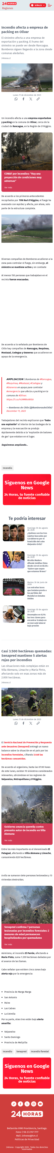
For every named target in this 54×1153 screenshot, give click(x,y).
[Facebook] (23, 99)
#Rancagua (45, 379)
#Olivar (22, 395)
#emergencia (13, 391)
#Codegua (35, 383)
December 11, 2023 (16, 411)
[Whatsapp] (16, 99)
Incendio (7, 468)
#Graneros (11, 387)
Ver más (8, 187)
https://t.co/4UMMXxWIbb (20, 399)
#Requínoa (12, 383)
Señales (38, 5)
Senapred (21, 1051)
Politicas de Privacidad (27, 1139)
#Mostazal (24, 383)
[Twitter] (31, 99)
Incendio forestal (40, 1051)
